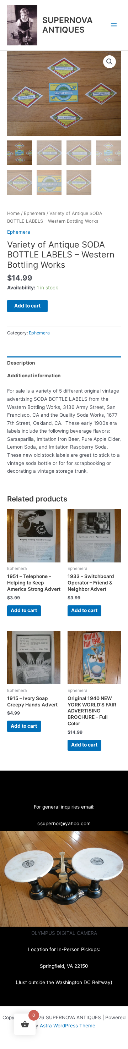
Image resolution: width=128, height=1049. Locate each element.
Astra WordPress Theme (67, 1025)
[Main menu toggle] (114, 25)
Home (13, 213)
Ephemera (34, 213)
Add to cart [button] (24, 610)
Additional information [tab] (34, 375)
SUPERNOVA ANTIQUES (67, 25)
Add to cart (27, 306)
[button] (109, 61)
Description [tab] (21, 363)
